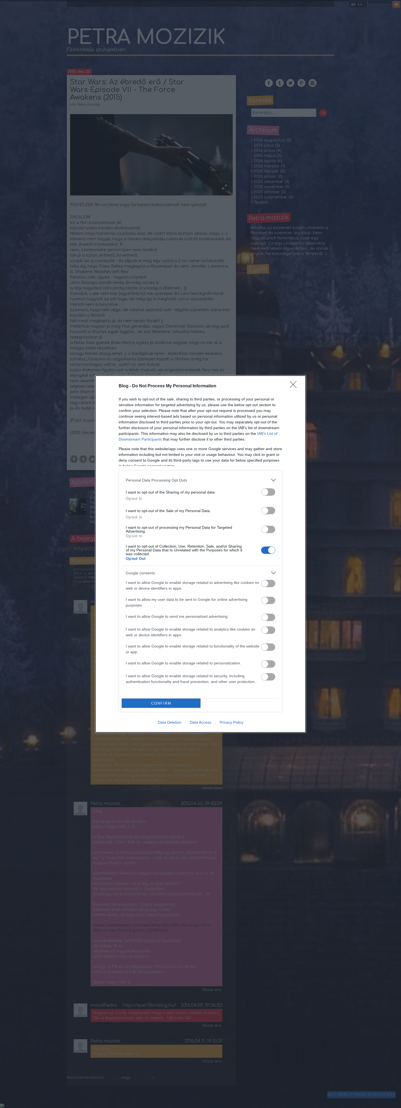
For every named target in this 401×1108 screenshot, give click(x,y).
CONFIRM (161, 703)
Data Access (200, 722)
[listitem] (200, 480)
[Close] (295, 386)
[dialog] (200, 554)
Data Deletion (169, 722)
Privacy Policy (231, 722)
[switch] (268, 492)
